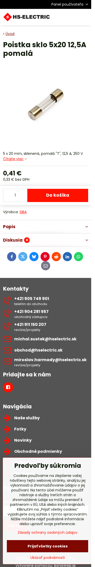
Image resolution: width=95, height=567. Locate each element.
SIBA (23, 211)
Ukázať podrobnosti (47, 557)
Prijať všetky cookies (48, 546)
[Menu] (85, 17)
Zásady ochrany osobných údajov (48, 532)
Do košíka (57, 195)
